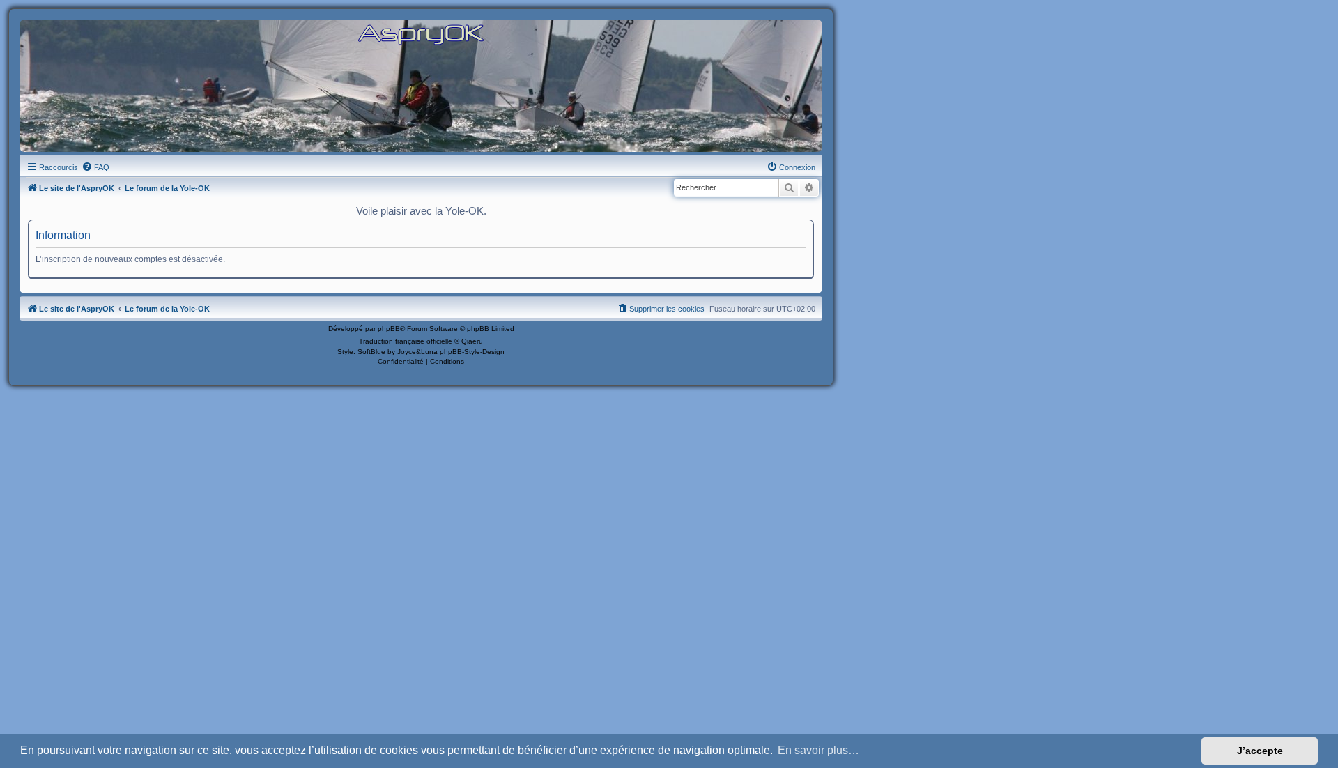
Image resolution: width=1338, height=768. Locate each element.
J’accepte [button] (1260, 750)
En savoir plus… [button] (818, 750)
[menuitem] (95, 167)
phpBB (389, 328)
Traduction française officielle (405, 341)
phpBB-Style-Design (472, 351)
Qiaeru (472, 341)
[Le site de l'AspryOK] (421, 34)
